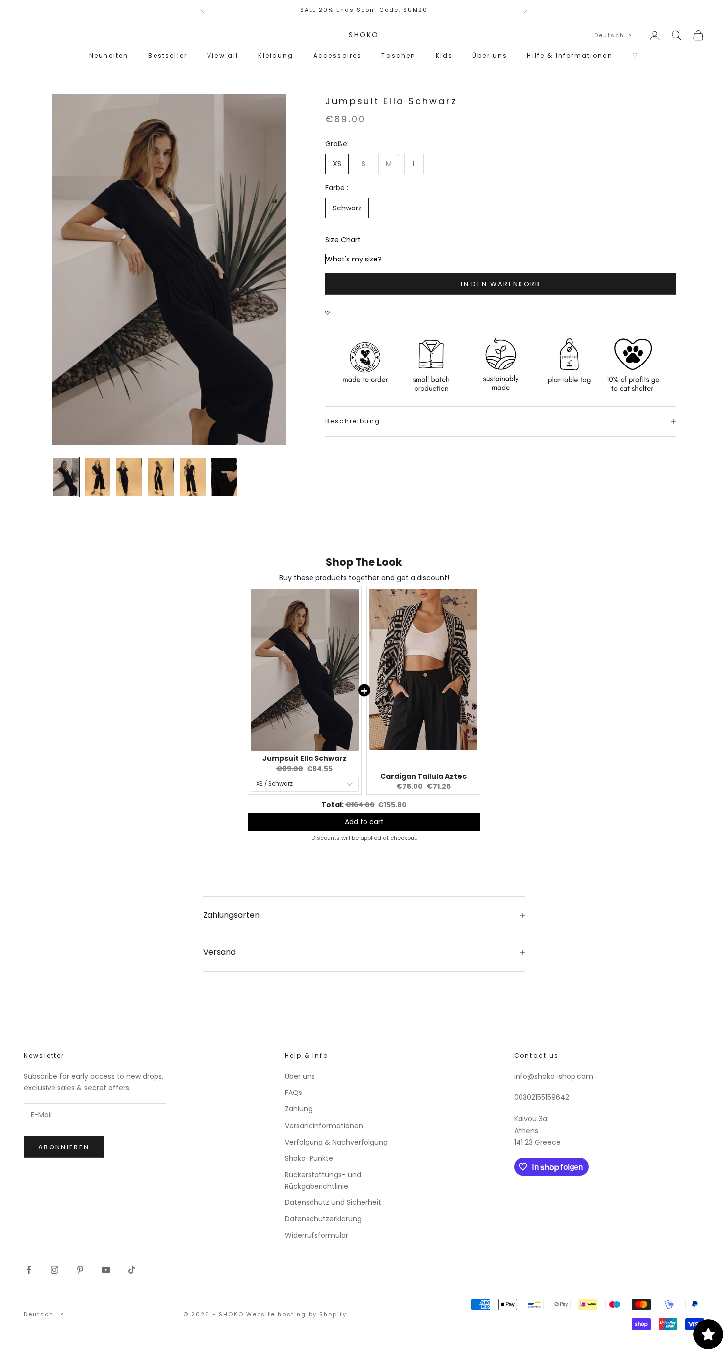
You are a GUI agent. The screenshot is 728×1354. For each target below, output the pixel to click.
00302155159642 (541, 1097)
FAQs (293, 1092)
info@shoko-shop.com (553, 1076)
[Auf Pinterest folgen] (80, 1270)
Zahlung (298, 1109)
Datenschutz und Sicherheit (333, 1202)
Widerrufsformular (316, 1235)
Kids (444, 56)
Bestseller (167, 56)
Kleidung (275, 56)
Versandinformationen (324, 1126)
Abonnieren (63, 1147)
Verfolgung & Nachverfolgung (336, 1142)
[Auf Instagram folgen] (54, 1270)
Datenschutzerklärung (323, 1219)
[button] (330, 307)
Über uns (489, 56)
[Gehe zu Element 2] (97, 477)
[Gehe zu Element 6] (224, 477)
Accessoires (337, 56)
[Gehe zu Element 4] (161, 477)
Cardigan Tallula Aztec (423, 776)
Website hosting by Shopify (296, 1314)
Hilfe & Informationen (569, 56)
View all (222, 56)
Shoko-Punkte (309, 1158)
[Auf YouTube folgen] (106, 1270)
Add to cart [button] (364, 822)
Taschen (398, 56)
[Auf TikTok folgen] (132, 1270)
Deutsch (609, 35)
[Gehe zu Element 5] (193, 477)
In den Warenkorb (500, 284)
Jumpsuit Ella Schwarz (304, 758)
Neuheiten (108, 56)
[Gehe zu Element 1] (66, 477)
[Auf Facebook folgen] (29, 1270)
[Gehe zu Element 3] (129, 477)
